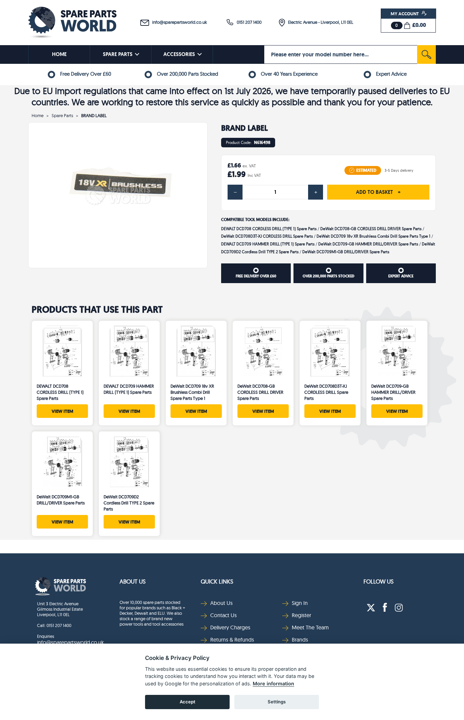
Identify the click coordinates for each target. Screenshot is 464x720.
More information (273, 683)
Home (37, 115)
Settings (277, 701)
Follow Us (378, 581)
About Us (133, 581)
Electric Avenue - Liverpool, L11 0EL (319, 22)
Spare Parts (62, 115)
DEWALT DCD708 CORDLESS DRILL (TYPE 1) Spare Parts (269, 228)
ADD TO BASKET (378, 192)
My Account (405, 14)
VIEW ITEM (62, 411)
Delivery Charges (230, 627)
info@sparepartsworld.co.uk (178, 22)
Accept (187, 701)
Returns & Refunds (232, 639)
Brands (300, 639)
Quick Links (217, 581)
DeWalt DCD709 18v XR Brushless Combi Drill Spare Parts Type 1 (373, 236)
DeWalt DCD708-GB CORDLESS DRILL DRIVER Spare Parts (371, 228)
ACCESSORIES (179, 54)
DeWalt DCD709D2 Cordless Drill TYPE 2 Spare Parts (129, 503)
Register (301, 615)
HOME (59, 54)
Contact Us (223, 615)
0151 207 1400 (248, 22)
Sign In (300, 602)
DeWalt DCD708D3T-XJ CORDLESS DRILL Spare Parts (267, 236)
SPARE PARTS (117, 54)
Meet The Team (310, 627)
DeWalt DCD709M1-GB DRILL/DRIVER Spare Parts (345, 251)
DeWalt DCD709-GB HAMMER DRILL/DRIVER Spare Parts (368, 243)
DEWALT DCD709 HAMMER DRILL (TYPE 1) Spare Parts (268, 243)
